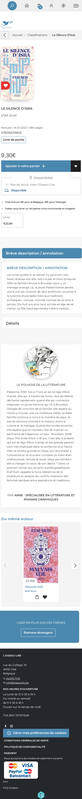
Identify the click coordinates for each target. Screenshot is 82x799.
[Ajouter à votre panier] (37, 597)
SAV (5, 781)
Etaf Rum (8, 115)
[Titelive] (41, 794)
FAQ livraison (10, 787)
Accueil (17, 35)
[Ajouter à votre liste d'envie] (76, 166)
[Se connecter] (51, 5)
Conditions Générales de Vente (26, 740)
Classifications (37, 35)
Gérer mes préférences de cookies (39, 733)
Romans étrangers (38, 632)
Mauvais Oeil (34, 586)
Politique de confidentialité (24, 746)
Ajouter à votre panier (22, 166)
